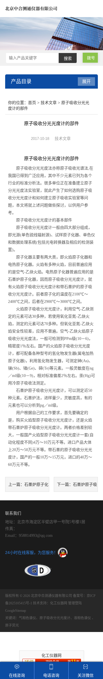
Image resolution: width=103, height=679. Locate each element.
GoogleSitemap (15, 611)
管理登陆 (75, 603)
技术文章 (49, 103)
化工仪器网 (58, 603)
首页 (32, 103)
